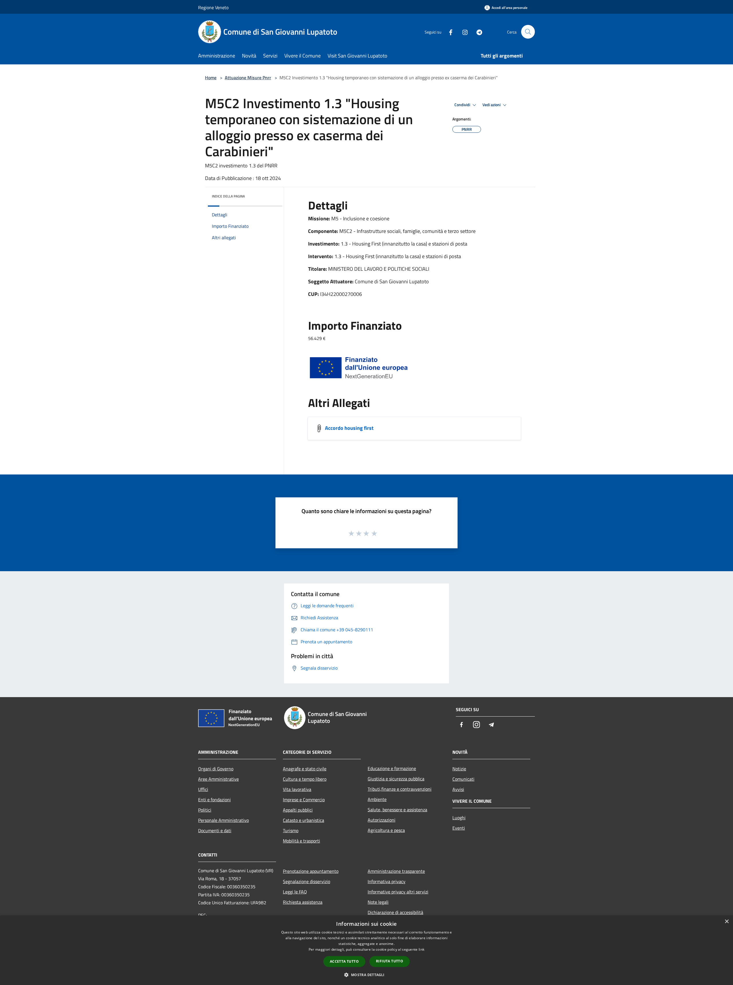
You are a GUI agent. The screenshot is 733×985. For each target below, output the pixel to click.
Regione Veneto (213, 7)
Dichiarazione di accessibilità (395, 912)
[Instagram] (462, 31)
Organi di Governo (215, 768)
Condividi (462, 105)
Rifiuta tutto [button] (389, 961)
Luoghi (459, 817)
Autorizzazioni (381, 819)
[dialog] (366, 950)
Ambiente (377, 799)
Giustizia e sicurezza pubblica (396, 778)
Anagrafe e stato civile (304, 768)
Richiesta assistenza (302, 902)
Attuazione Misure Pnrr (248, 77)
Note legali (378, 902)
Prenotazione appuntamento (310, 871)
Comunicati (463, 779)
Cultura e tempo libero (304, 779)
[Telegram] (477, 31)
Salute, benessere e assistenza (397, 809)
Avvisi (458, 789)
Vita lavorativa (297, 789)
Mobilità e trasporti (301, 840)
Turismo (290, 830)
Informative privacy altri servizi (398, 891)
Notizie (459, 768)
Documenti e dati (214, 830)
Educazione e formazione (392, 768)
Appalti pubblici (298, 809)
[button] (366, 974)
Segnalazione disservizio (306, 881)
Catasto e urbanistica (303, 820)
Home (210, 77)
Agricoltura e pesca (386, 830)
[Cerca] (528, 32)
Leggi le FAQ (295, 891)
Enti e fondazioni (214, 799)
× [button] (726, 921)
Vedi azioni (491, 105)
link (421, 949)
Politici (204, 809)
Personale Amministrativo (223, 820)
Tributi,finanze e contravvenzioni (399, 789)
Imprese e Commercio (304, 799)
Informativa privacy (386, 881)
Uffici (203, 789)
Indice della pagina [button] (228, 196)
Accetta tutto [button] (344, 961)
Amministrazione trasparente (396, 871)
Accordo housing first (349, 428)
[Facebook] (448, 31)
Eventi (458, 827)
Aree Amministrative (218, 779)
